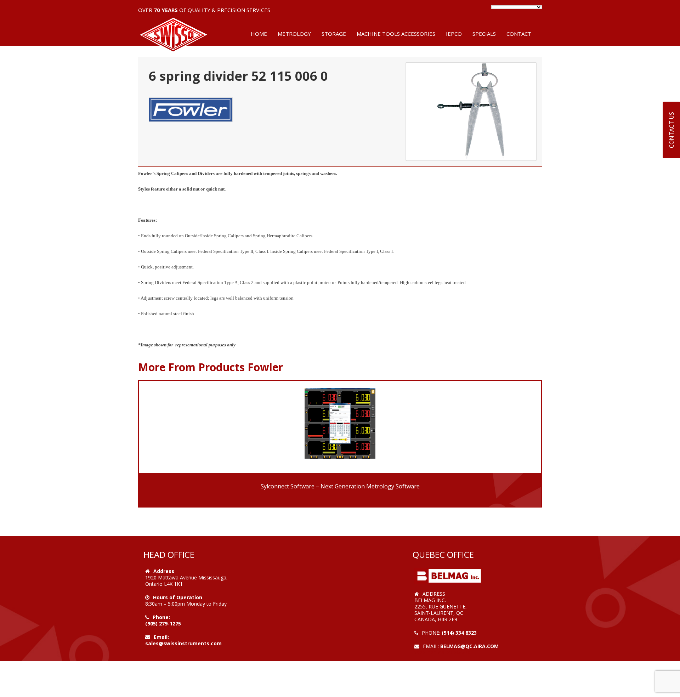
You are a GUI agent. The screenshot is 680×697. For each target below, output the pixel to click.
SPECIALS (484, 33)
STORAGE (334, 33)
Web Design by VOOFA (442, 652)
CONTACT (518, 33)
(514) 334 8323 (459, 632)
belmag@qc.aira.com (469, 646)
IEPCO (454, 33)
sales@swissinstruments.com (183, 643)
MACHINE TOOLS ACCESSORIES (396, 33)
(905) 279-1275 (163, 623)
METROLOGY (294, 33)
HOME (259, 33)
